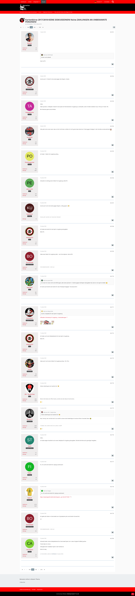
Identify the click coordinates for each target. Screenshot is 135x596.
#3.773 (112, 358)
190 (34, 27)
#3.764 (112, 126)
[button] (98, 2)
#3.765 (112, 151)
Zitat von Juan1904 (47, 280)
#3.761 (112, 32)
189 (31, 27)
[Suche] (112, 2)
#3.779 (112, 513)
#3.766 (112, 178)
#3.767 (112, 203)
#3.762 (112, 76)
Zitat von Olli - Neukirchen (49, 412)
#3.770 (112, 276)
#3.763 (112, 101)
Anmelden (106, 1)
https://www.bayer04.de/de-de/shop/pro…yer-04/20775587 (55, 497)
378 (40, 27)
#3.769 (112, 251)
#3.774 (112, 383)
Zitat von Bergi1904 (48, 311)
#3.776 (112, 435)
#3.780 (112, 538)
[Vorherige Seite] (21, 27)
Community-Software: (67, 594)
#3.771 (112, 307)
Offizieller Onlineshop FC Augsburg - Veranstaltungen (53, 317)
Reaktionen (25, 48)
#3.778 (112, 486)
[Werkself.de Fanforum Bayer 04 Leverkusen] (67, 7)
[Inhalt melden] (112, 64)
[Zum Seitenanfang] (132, 594)
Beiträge (24, 49)
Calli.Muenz (54, 554)
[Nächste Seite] (43, 27)
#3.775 (112, 408)
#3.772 (112, 333)
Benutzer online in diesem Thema (30, 579)
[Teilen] (114, 27)
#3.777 (112, 461)
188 (28, 27)
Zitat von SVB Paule (48, 55)
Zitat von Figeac (47, 491)
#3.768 (112, 226)
